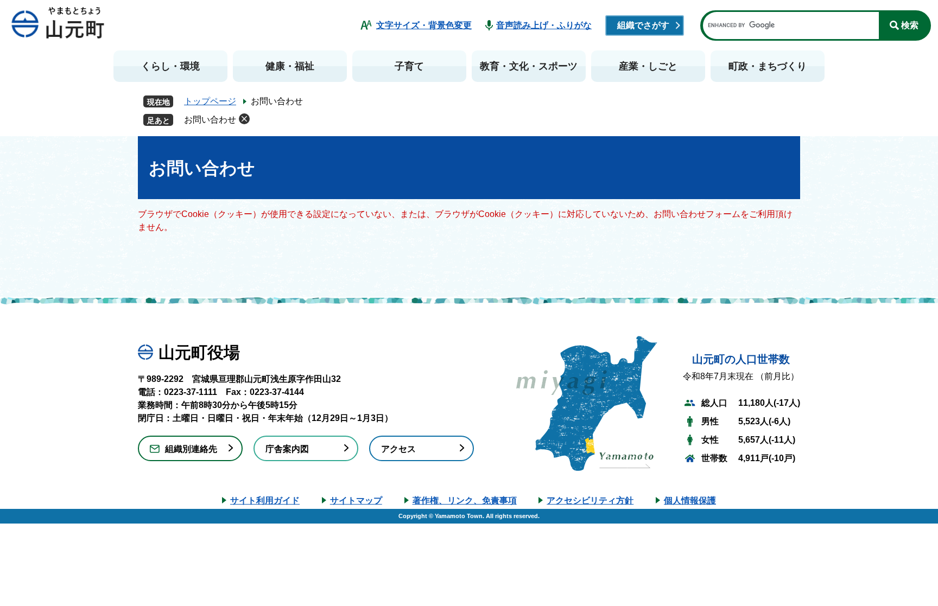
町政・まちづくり (767, 66)
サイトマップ (356, 500)
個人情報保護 (690, 500)
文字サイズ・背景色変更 (424, 25)
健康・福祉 (289, 66)
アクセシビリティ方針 (590, 500)
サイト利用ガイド (265, 500)
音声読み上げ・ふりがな (544, 25)
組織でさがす (643, 25)
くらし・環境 (170, 66)
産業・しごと (648, 66)
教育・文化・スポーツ (529, 66)
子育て (409, 66)
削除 (244, 118)
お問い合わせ (210, 119)
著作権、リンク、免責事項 (465, 500)
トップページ (210, 101)
